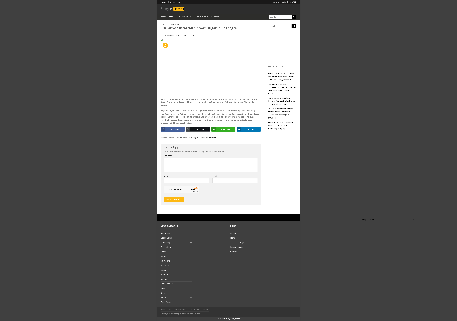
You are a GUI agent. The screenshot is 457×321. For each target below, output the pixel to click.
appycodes (235, 318)
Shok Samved (167, 283)
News (171, 17)
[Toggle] (191, 242)
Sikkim (163, 288)
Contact (276, 2)
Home (163, 17)
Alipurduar (165, 233)
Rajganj (164, 279)
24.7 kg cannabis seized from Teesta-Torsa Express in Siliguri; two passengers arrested (281, 113)
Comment (169, 155)
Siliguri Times (189, 35)
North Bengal (170, 24)
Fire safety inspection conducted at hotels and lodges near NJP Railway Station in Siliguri (282, 89)
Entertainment (201, 17)
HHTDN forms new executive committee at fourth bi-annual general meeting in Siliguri (281, 76)
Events (164, 251)
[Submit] (294, 17)
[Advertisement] (268, 8)
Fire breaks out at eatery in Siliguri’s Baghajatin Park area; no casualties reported (281, 101)
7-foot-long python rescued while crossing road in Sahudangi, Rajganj (280, 125)
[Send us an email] (295, 2)
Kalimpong (165, 260)
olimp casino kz (368, 219)
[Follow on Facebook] (290, 2)
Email (214, 176)
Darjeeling (165, 242)
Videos (164, 297)
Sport (163, 293)
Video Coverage (185, 17)
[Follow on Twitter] (293, 2)
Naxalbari (165, 265)
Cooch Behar (166, 238)
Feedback (284, 2)
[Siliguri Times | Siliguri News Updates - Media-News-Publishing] (172, 9)
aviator (411, 219)
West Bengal (166, 302)
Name (166, 176)
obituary (164, 274)
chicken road (294, 219)
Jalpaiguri (165, 256)
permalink (212, 138)
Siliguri (180, 24)
